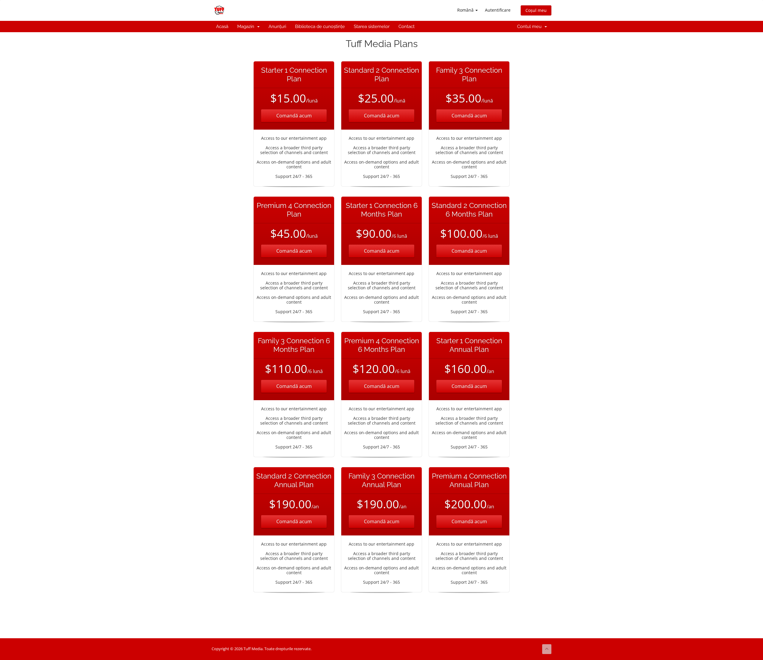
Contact (406, 26)
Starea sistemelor (372, 26)
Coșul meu (536, 10)
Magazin (247, 26)
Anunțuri (277, 26)
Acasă (222, 26)
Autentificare (498, 10)
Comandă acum (294, 115)
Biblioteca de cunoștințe (320, 26)
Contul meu (530, 26)
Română (466, 10)
